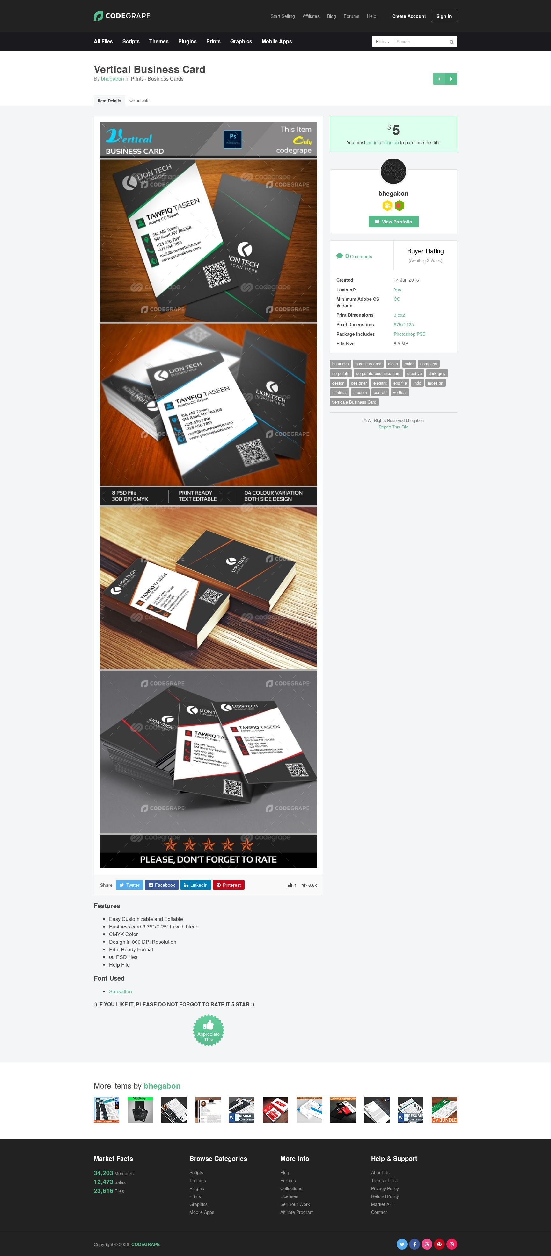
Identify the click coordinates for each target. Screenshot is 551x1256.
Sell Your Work (295, 1204)
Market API (382, 1204)
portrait (380, 392)
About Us (380, 1172)
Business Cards (166, 78)
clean (393, 364)
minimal (339, 392)
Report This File (393, 427)
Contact (379, 1212)
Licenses (289, 1196)
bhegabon (112, 78)
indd (417, 383)
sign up (391, 142)
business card (368, 364)
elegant (380, 383)
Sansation (120, 991)
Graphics (198, 1204)
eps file (400, 383)
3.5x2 (399, 315)
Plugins (196, 1188)
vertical (400, 392)
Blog (284, 1172)
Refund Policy (385, 1196)
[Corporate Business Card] (439, 79)
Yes (397, 289)
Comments (139, 100)
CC (397, 299)
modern (360, 392)
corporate (340, 373)
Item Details (109, 100)
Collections (291, 1188)
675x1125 (404, 324)
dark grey (437, 373)
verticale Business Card (354, 402)
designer (359, 383)
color (409, 364)
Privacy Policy (385, 1188)
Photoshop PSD (410, 334)
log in (372, 142)
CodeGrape (145, 1244)
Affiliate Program (297, 1212)
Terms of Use (384, 1180)
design (338, 383)
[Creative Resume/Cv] (451, 79)
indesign (435, 383)
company (428, 364)
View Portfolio (396, 221)
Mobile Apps (201, 1212)
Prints (137, 78)
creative (414, 373)
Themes (197, 1180)
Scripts (196, 1172)
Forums (288, 1180)
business (340, 364)
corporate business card (378, 373)
